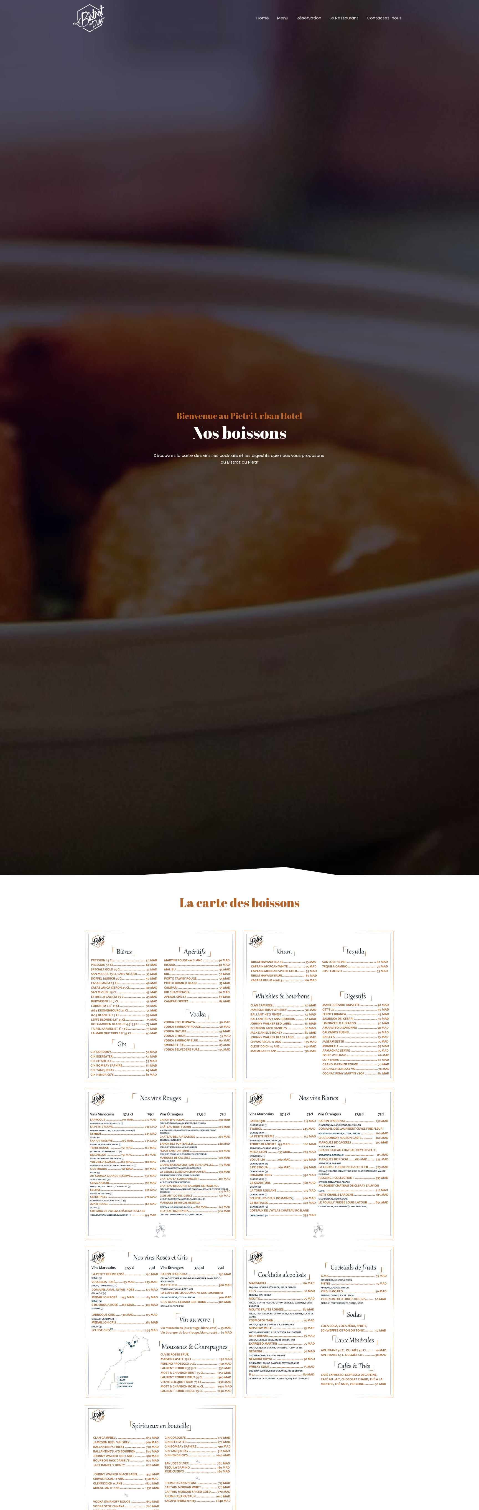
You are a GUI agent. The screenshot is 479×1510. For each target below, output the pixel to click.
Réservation (309, 18)
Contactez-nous (384, 18)
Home (262, 18)
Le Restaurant (344, 18)
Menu (282, 18)
